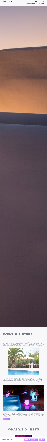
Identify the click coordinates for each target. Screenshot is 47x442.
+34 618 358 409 (41, 3)
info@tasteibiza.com (31, 3)
